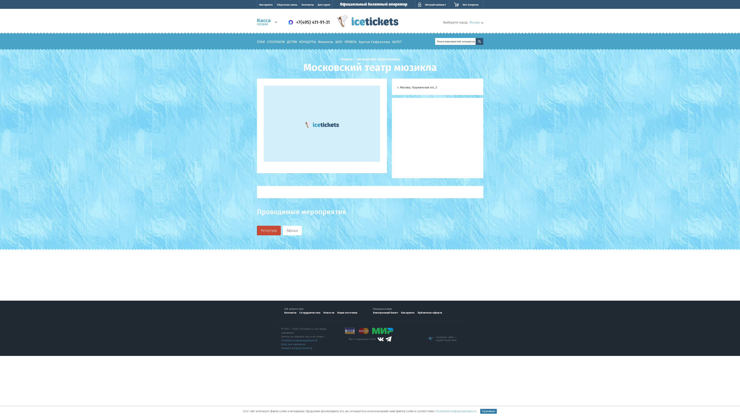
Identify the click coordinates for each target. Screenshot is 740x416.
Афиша (292, 230)
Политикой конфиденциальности (456, 411)
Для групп (324, 4)
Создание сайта (445, 337)
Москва (474, 22)
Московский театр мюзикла (378, 59)
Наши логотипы (347, 312)
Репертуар (269, 230)
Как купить (266, 4)
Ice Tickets (368, 22)
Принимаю (488, 411)
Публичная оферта (430, 312)
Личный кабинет (435, 4)
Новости (328, 312)
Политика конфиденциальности (299, 340)
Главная (347, 59)
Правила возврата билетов (296, 348)
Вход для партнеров (293, 344)
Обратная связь (287, 4)
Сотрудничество (309, 312)
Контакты (308, 4)
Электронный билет (385, 312)
